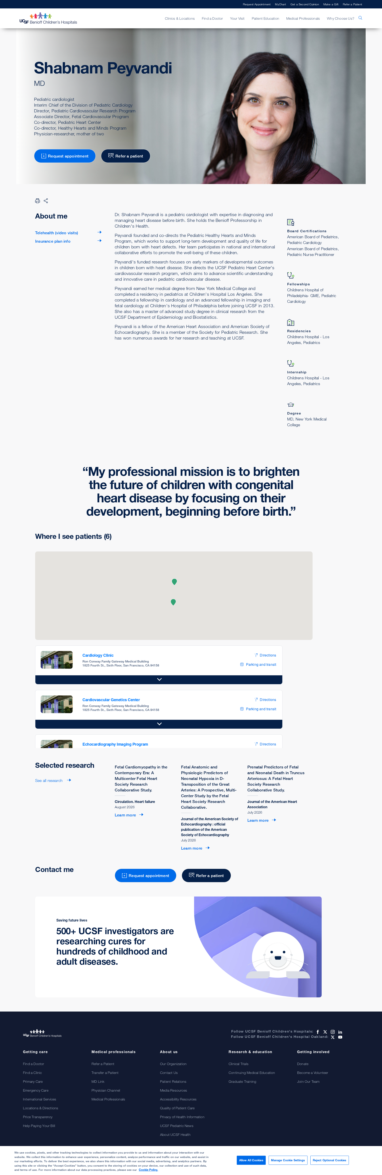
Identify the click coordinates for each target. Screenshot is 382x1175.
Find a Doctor (33, 1064)
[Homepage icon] (53, 18)
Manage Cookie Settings (288, 1160)
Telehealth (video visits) (56, 232)
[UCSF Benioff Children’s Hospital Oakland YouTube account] (340, 1037)
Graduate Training (242, 1081)
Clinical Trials (238, 1064)
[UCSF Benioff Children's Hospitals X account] (325, 1032)
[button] (173, 602)
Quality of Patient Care (177, 1108)
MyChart (280, 4)
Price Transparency (38, 1117)
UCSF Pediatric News (176, 1126)
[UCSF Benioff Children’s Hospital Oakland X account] (332, 1037)
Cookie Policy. (148, 1169)
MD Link (98, 1081)
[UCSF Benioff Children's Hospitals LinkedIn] (340, 1032)
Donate (302, 1064)
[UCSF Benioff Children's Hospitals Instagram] (332, 1032)
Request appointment (68, 156)
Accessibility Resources (178, 1099)
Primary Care (33, 1081)
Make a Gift (330, 4)
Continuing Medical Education (252, 1073)
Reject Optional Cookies (329, 1160)
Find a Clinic (32, 1073)
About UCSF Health (175, 1135)
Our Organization (173, 1064)
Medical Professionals (108, 1099)
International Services (39, 1099)
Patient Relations (173, 1081)
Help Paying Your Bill (39, 1126)
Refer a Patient (352, 4)
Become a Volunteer (312, 1073)
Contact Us (169, 1073)
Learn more (125, 814)
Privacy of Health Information (182, 1117)
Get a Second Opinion (304, 4)
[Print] (37, 200)
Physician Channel (106, 1090)
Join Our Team (308, 1081)
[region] (191, 1160)
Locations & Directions (40, 1108)
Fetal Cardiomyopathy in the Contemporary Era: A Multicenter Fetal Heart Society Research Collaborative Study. (141, 778)
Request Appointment (257, 4)
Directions (268, 655)
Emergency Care (35, 1090)
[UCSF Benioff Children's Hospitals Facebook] (317, 1032)
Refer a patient (129, 156)
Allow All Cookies (251, 1160)
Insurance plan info (53, 241)
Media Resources (173, 1090)
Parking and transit (261, 664)
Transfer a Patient (105, 1073)
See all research (49, 780)
